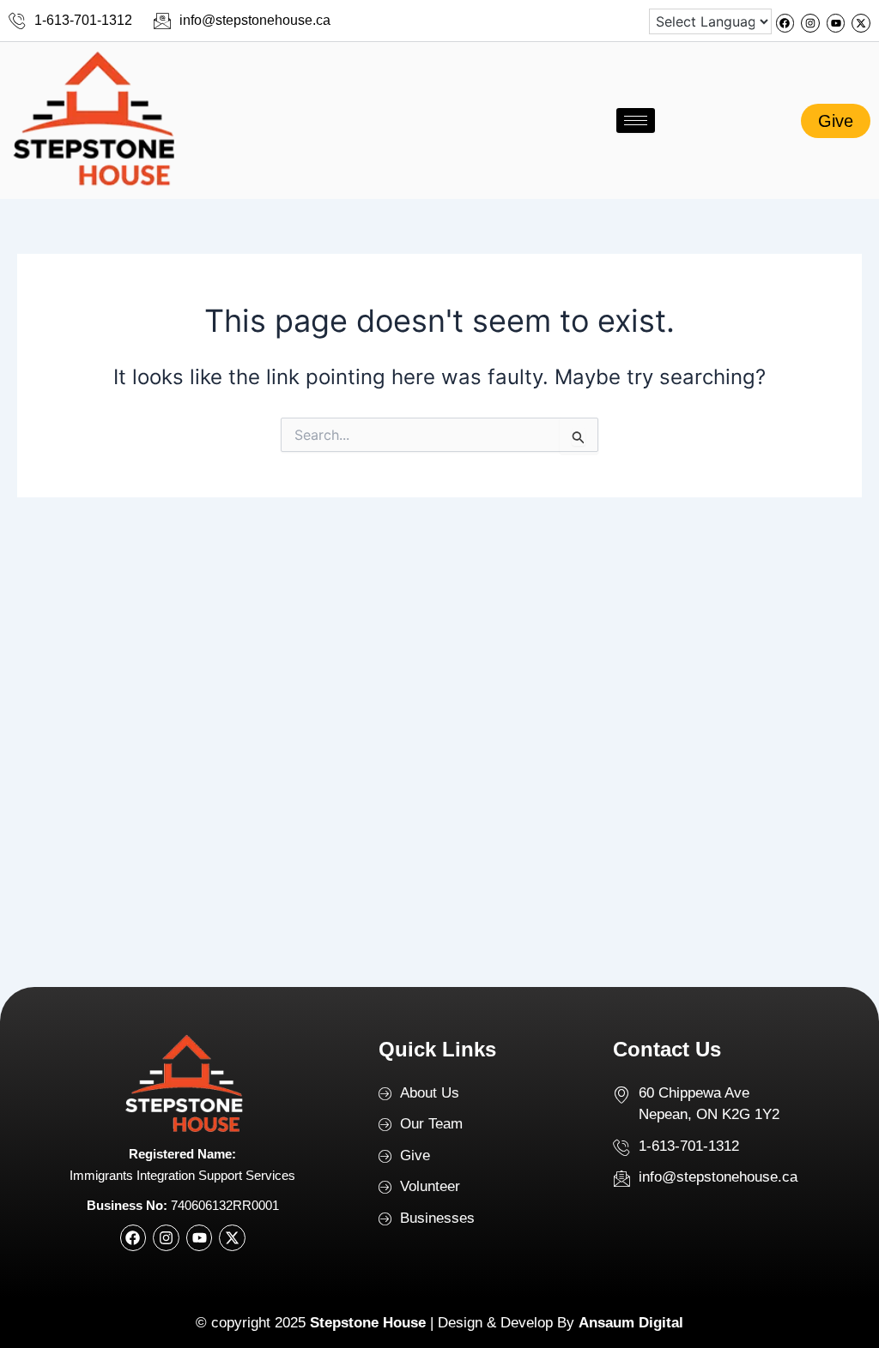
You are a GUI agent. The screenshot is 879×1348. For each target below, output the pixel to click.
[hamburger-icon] (635, 120)
